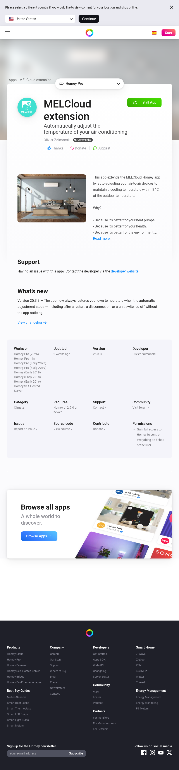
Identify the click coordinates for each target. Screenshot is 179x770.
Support (55, 665)
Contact (55, 693)
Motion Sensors (16, 697)
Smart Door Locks (18, 702)
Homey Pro (14, 659)
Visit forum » (141, 407)
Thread (140, 682)
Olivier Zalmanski (144, 354)
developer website (124, 271)
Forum (97, 697)
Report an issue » (25, 429)
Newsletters (57, 688)
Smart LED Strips (17, 714)
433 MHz (141, 671)
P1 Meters (142, 708)
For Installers (101, 717)
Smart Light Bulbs (18, 719)
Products (13, 647)
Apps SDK (99, 659)
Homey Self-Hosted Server (23, 671)
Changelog (99, 671)
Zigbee (140, 659)
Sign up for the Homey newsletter (31, 746)
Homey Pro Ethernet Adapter (24, 682)
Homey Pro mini (16, 665)
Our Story (55, 659)
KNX (138, 665)
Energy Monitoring (147, 702)
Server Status (101, 676)
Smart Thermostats (19, 708)
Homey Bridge (15, 676)
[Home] (89, 33)
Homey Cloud (15, 654)
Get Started (100, 654)
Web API (98, 665)
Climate (19, 407)
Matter (140, 676)
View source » (62, 429)
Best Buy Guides (19, 691)
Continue (89, 19)
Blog (52, 676)
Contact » (99, 407)
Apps (13, 80)
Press (53, 682)
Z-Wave (141, 654)
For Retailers (100, 729)
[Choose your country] (154, 33)
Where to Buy (58, 671)
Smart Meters (15, 725)
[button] (40, 19)
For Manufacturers (104, 723)
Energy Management (148, 697)
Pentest (98, 702)
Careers (55, 654)
